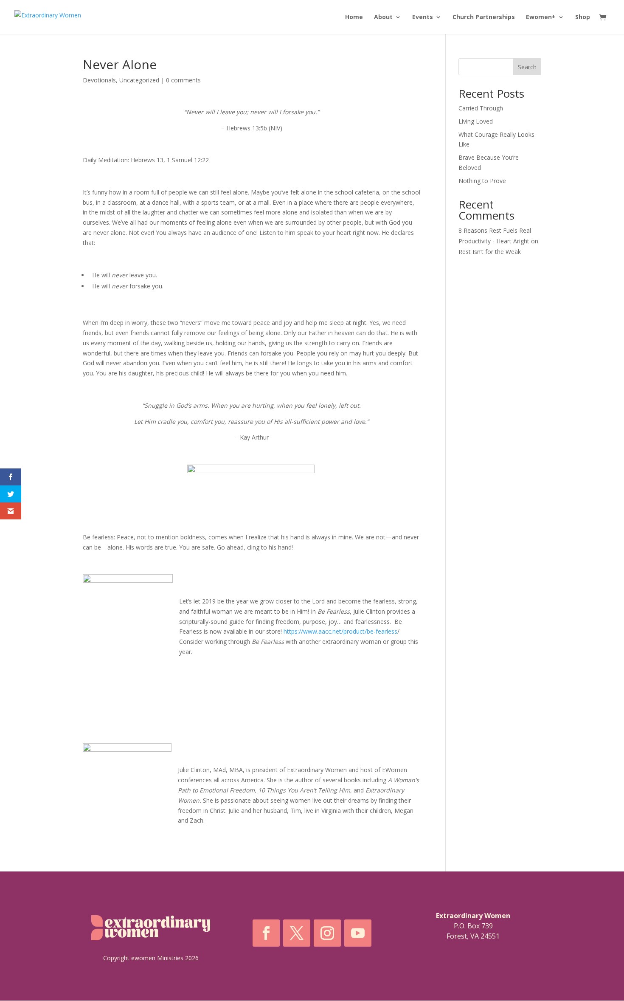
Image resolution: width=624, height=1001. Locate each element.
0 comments (183, 80)
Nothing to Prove (482, 181)
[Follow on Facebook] (266, 933)
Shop (582, 17)
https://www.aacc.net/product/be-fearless (340, 631)
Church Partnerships (484, 17)
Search (527, 67)
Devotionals (99, 80)
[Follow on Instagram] (327, 933)
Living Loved (475, 121)
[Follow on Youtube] (357, 933)
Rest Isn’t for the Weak (489, 252)
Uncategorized (139, 80)
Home (354, 17)
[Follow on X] (296, 933)
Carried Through (480, 108)
